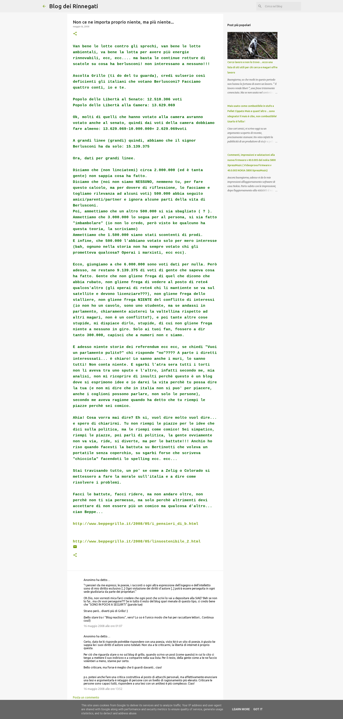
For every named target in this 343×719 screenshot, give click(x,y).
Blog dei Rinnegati (73, 6)
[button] (75, 33)
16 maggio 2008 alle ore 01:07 (103, 626)
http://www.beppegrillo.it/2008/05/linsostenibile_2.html (137, 541)
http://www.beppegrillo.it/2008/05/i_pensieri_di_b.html (135, 524)
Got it (258, 709)
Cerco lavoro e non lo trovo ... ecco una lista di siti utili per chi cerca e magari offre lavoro (252, 67)
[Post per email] (75, 548)
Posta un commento (86, 697)
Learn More (241, 709)
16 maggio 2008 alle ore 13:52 (103, 688)
